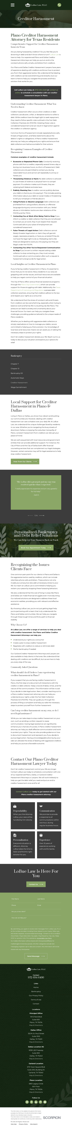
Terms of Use (36, 1000)
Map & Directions (36, 1025)
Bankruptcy (36, 991)
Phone (14, 905)
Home (36, 987)
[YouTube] (45, 1102)
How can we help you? (19, 918)
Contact (36, 1004)
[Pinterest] (40, 1102)
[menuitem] (36, 364)
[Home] (36, 5)
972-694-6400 (36, 977)
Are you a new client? (19, 911)
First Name (15, 899)
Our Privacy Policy (36, 996)
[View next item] (41, 515)
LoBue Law (54, 55)
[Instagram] (27, 1102)
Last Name (41, 899)
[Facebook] (31, 1102)
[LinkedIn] (36, 1102)
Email (39, 905)
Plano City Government (30, 285)
